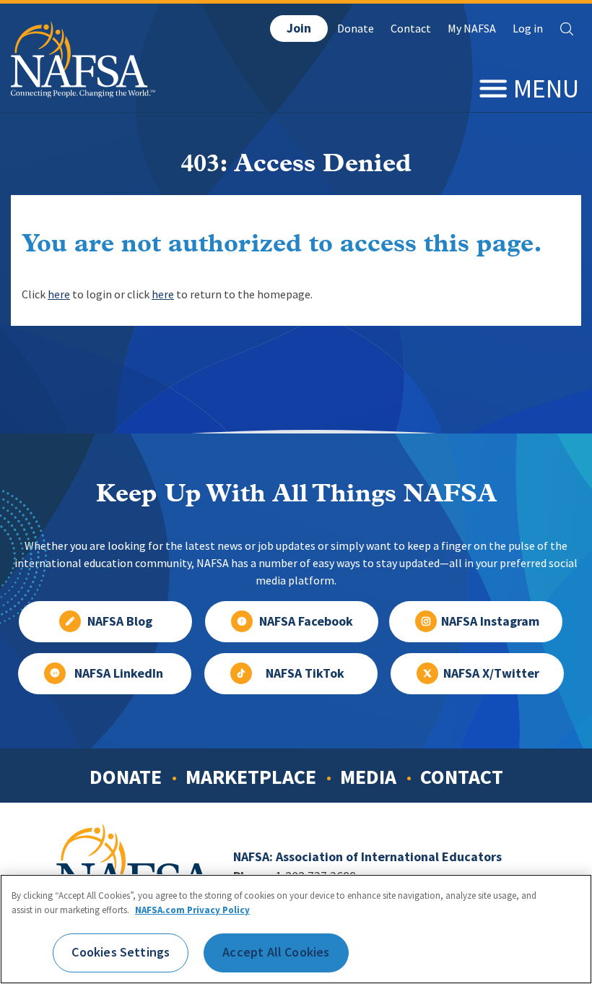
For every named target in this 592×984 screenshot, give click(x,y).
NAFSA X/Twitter (491, 673)
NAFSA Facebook (306, 621)
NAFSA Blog (119, 621)
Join (299, 28)
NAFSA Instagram (490, 621)
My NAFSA (472, 28)
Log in (528, 28)
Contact (411, 28)
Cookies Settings (120, 952)
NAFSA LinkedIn (118, 673)
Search (567, 29)
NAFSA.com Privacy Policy (192, 910)
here (59, 294)
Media (368, 776)
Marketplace (251, 776)
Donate (355, 28)
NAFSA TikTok (305, 673)
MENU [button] (546, 88)
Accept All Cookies (275, 952)
